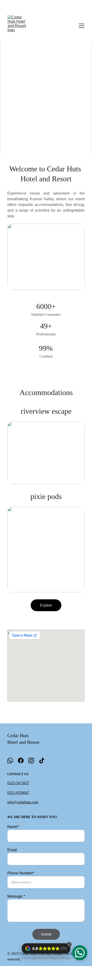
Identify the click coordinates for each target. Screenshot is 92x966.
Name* (13, 827)
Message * (16, 896)
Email (12, 850)
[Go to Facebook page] (21, 760)
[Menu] (81, 26)
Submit (46, 934)
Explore (46, 605)
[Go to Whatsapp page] (10, 760)
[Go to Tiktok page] (42, 760)
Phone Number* (20, 873)
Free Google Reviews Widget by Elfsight (46, 958)
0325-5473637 (18, 783)
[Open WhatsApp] (79, 952)
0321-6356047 (18, 793)
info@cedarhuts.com (22, 802)
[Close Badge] (69, 944)
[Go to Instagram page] (31, 760)
